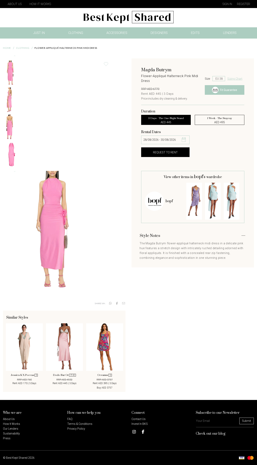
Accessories (116, 33)
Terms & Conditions (79, 423)
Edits (195, 33)
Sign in (227, 4)
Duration (148, 111)
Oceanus (104, 375)
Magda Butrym (156, 70)
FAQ (69, 419)
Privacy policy (76, 428)
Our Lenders (10, 428)
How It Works (40, 4)
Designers (159, 33)
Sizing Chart (234, 78)
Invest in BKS (140, 423)
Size (207, 78)
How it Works (11, 423)
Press (6, 438)
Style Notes (150, 235)
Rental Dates (151, 132)
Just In (40, 33)
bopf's (200, 176)
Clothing (75, 33)
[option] (24, 354)
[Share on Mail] (123, 303)
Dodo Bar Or (64, 375)
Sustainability (11, 433)
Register (243, 4)
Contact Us (139, 419)
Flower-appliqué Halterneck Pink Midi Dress (66, 47)
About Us (15, 4)
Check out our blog (210, 433)
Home (7, 47)
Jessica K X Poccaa (24, 375)
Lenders (230, 33)
